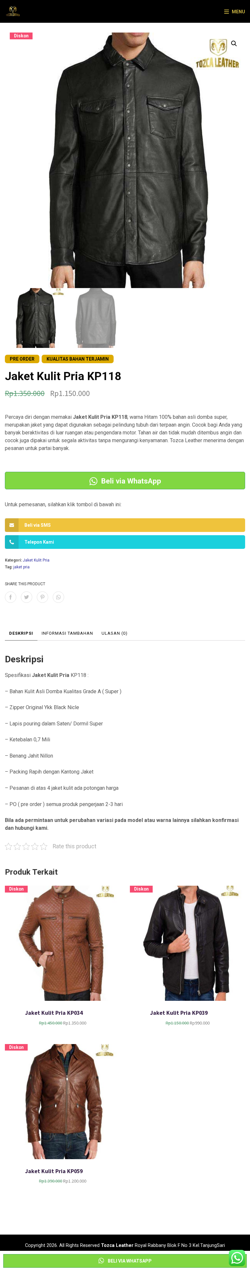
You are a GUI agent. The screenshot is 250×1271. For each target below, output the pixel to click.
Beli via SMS (37, 525)
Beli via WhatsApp (130, 481)
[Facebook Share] (10, 597)
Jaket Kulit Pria (36, 560)
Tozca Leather (117, 1245)
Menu (238, 11)
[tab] (21, 634)
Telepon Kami (39, 542)
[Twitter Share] (26, 597)
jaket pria (21, 567)
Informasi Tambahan (67, 633)
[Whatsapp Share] (58, 597)
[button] (234, 43)
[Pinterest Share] (42, 597)
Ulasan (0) (115, 633)
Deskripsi (21, 633)
